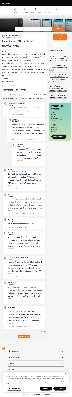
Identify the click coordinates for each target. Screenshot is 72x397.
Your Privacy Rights (14, 388)
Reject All (45, 388)
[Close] (66, 374)
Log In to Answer (24, 336)
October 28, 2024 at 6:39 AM (13, 37)
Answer (14, 94)
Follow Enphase (60, 45)
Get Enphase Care (58, 136)
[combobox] (39, 29)
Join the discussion (60, 37)
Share (22, 94)
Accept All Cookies (59, 388)
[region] (36, 382)
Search (58, 28)
